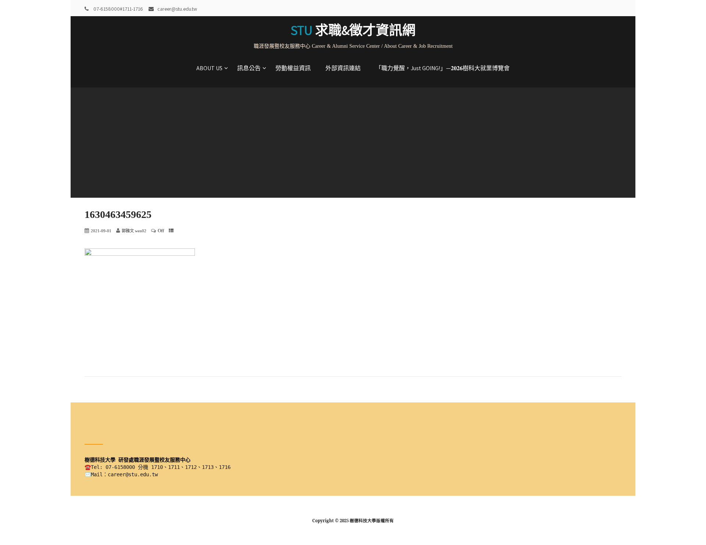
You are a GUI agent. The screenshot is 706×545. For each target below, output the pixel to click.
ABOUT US (209, 68)
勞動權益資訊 (293, 68)
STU (353, 30)
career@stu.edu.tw (177, 9)
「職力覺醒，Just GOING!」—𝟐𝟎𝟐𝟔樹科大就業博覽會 (442, 68)
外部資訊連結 (343, 68)
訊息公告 (249, 68)
